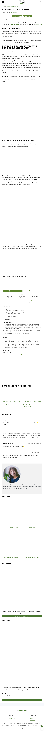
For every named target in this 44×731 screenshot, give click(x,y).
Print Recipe (27, 16)
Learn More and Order (22, 616)
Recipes (8, 6)
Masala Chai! (38, 24)
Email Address (5, 693)
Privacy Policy (11, 718)
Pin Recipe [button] (32, 290)
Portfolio (32, 720)
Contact (32, 718)
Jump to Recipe (18, 16)
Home (3, 6)
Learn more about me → (22, 491)
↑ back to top (22, 710)
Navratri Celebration (14, 24)
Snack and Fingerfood (16, 6)
